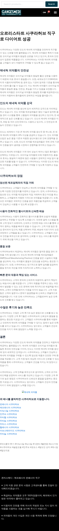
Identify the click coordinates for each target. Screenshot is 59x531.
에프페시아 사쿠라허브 (10, 407)
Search (51, 4)
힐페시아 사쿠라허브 (9, 427)
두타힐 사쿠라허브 (8, 417)
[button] (55, 12)
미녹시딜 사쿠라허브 (9, 411)
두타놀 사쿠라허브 (8, 434)
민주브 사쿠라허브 (8, 414)
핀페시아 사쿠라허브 (9, 404)
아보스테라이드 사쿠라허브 (12, 430)
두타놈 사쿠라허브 (8, 421)
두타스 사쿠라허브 (8, 424)
